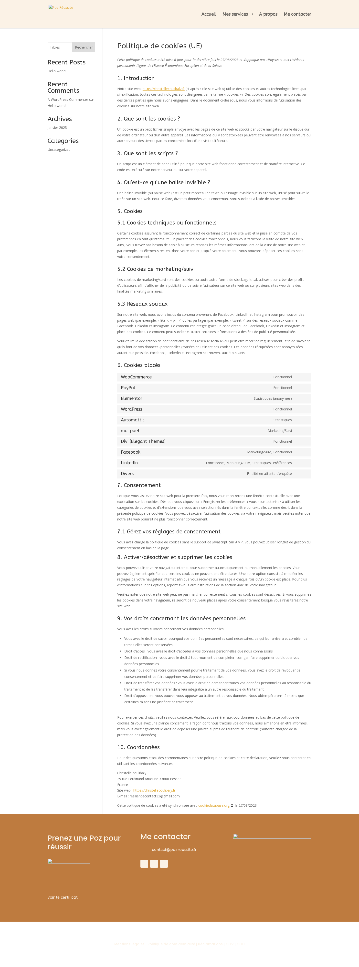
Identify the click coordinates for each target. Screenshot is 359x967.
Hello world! (57, 71)
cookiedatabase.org (214, 805)
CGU (241, 944)
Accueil (208, 14)
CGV (230, 944)
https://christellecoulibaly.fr (164, 88)
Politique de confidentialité (172, 944)
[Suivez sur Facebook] (144, 864)
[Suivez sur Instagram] (154, 864)
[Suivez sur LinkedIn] (164, 864)
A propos (268, 14)
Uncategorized (59, 149)
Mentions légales (129, 944)
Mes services (235, 14)
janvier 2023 (57, 127)
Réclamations (210, 944)
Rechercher (84, 47)
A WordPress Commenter (68, 99)
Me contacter (297, 14)
